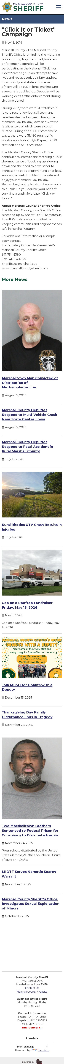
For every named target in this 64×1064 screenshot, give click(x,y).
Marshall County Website (32, 991)
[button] (58, 7)
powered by (28, 1061)
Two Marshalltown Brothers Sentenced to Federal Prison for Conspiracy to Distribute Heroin (30, 830)
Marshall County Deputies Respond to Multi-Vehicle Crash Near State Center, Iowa (29, 414)
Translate (43, 1050)
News (7, 19)
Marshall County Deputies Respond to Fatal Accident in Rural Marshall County (27, 446)
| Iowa (28, 7)
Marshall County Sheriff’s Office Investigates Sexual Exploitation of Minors (30, 903)
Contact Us (32, 988)
